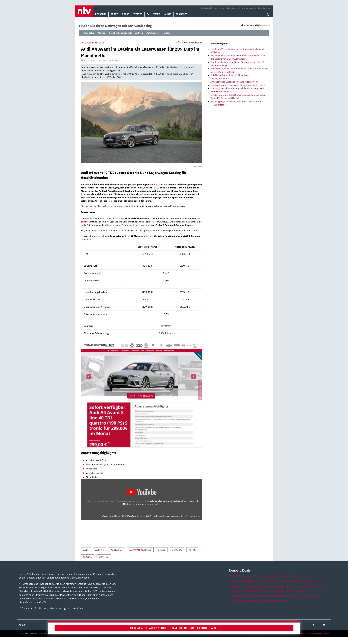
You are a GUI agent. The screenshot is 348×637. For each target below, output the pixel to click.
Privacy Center (325, 633)
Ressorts (100, 14)
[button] (84, 11)
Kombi (152, 184)
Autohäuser (152, 32)
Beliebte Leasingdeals (120, 32)
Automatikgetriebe (140, 549)
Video (156, 14)
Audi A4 (132, 206)
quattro (85, 221)
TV (148, 14)
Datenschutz (313, 633)
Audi (85, 549)
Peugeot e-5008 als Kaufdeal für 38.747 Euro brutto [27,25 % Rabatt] (267, 590)
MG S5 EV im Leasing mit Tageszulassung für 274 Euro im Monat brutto (268, 576)
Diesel (161, 549)
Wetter (137, 14)
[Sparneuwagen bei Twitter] (324, 624)
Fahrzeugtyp (88, 32)
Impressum (301, 633)
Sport (114, 14)
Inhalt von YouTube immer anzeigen (142, 504)
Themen (21, 624)
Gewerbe (177, 549)
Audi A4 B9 (116, 549)
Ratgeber (166, 32)
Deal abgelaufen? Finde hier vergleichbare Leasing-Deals (175, 628)
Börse (125, 14)
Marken (102, 32)
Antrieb (139, 32)
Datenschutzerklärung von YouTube (174, 501)
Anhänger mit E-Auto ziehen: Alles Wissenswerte (234, 81)
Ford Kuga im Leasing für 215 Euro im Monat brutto (257, 600)
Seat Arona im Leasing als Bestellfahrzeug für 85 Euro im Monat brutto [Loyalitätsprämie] (278, 586)
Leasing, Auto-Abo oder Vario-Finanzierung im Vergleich (237, 85)
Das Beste (181, 14)
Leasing (87, 556)
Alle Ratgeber (219, 104)
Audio (167, 14)
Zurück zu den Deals (94, 42)
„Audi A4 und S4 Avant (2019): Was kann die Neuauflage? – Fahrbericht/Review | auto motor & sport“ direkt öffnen (151, 516)
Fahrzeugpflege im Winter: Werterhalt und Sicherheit (236, 101)
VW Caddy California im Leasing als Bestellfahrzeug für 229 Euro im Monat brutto (273, 595)
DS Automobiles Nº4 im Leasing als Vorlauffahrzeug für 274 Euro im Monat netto (273, 581)
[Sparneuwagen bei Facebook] (313, 624)
